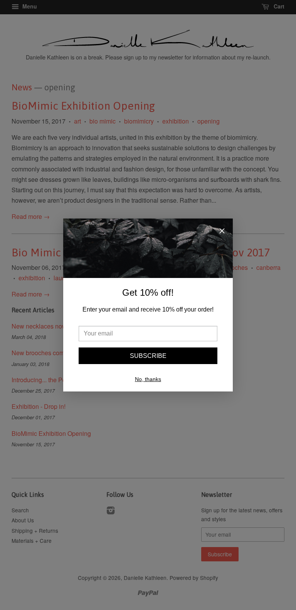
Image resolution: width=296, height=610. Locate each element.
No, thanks (148, 379)
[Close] (222, 231)
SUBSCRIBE (148, 355)
